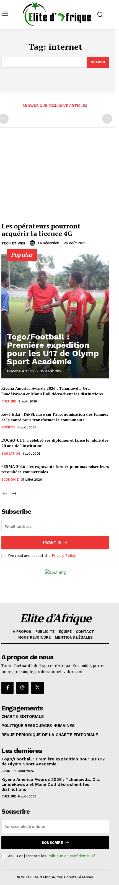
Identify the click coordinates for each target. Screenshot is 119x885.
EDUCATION (10, 453)
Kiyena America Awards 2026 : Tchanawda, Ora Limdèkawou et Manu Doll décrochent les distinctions (52, 391)
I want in (52, 542)
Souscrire (52, 843)
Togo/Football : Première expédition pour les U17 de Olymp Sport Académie (53, 349)
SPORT (6, 771)
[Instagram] (22, 688)
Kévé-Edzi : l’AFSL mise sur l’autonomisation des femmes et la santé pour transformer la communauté (54, 417)
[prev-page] (4, 493)
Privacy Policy (64, 556)
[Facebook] (7, 688)
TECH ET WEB (13, 243)
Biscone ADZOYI (21, 371)
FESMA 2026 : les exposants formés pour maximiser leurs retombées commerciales (55, 469)
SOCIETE (8, 427)
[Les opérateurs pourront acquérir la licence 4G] (55, 179)
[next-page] (13, 493)
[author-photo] (33, 243)
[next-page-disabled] (107, 119)
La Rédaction (48, 243)
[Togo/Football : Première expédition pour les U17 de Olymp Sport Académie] (55, 316)
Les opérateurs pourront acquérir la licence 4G (41, 230)
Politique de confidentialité (71, 856)
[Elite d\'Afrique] (56, 14)
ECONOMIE (10, 479)
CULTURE (8, 401)
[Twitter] (37, 688)
